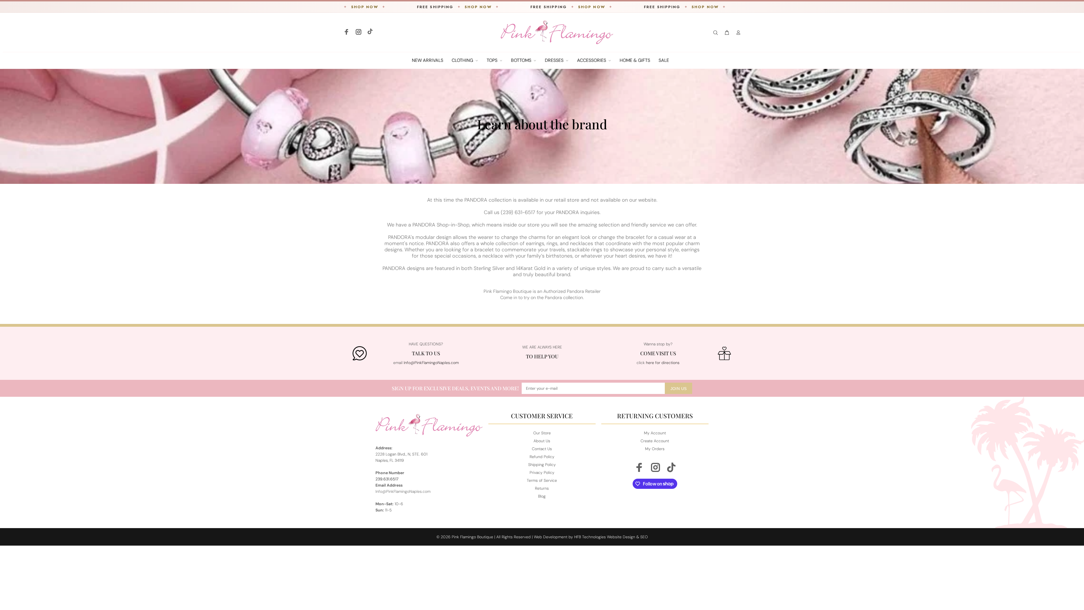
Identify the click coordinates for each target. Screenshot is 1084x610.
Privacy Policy (542, 472)
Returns (542, 488)
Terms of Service (542, 480)
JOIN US (678, 388)
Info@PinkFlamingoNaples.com (431, 362)
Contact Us (542, 448)
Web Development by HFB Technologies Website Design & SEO (591, 536)
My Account (655, 432)
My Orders (655, 448)
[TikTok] (369, 32)
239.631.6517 (387, 479)
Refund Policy (542, 456)
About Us (542, 440)
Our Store (542, 432)
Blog (542, 496)
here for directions (662, 362)
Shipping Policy (542, 464)
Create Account (655, 440)
